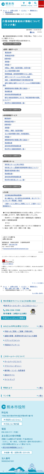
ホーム (5, 10)
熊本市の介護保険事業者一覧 (14, 103)
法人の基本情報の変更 (12, 71)
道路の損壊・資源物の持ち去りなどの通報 (20, 336)
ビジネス (23, 10)
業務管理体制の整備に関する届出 (16, 88)
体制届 (7, 65)
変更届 (7, 62)
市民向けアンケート (12, 345)
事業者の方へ (34, 10)
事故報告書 (8, 91)
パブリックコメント (12, 340)
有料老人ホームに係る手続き (14, 164)
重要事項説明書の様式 (12, 171)
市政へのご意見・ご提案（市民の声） (19, 331)
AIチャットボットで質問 (14, 318)
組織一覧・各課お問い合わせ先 (18, 453)
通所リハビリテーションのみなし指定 (17, 77)
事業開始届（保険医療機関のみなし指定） (19, 74)
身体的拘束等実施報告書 (13, 95)
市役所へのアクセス (13, 420)
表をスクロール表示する (12, 44)
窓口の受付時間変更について (12, 447)
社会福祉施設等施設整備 (13, 195)
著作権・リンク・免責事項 (14, 371)
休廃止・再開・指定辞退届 (14, 131)
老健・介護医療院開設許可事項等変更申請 (19, 80)
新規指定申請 (9, 56)
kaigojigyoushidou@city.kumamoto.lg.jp (15, 248)
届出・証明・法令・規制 (12, 288)
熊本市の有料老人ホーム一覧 (14, 180)
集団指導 (8, 53)
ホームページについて (13, 362)
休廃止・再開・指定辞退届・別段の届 (17, 68)
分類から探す (14, 10)
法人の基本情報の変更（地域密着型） (17, 134)
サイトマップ (9, 379)
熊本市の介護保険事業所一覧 (14, 149)
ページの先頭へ (39, 283)
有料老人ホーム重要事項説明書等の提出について (21, 168)
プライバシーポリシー (13, 366)
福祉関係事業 (9, 12)
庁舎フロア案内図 (12, 424)
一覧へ (40, 326)
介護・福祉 (26, 288)
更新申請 (7, 59)
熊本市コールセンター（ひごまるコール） (20, 306)
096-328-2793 (13, 244)
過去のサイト (9, 375)
